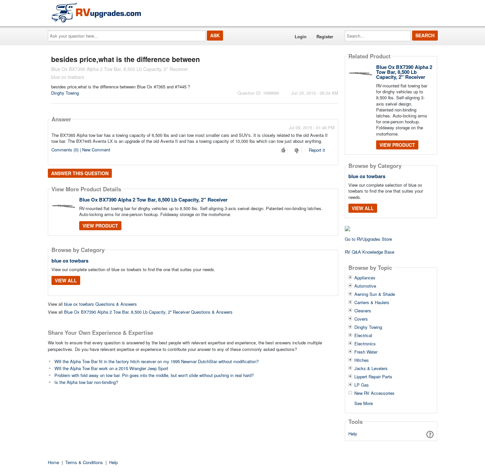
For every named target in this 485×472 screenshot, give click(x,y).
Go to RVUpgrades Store (368, 239)
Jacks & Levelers (371, 368)
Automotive (365, 286)
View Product (100, 225)
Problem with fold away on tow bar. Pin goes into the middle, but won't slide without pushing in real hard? (154, 375)
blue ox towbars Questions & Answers (100, 304)
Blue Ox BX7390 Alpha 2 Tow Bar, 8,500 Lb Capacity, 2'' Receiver (153, 199)
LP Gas (361, 385)
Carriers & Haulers (371, 302)
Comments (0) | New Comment (80, 149)
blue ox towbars (69, 260)
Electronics (365, 343)
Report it (317, 150)
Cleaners (362, 310)
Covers (361, 319)
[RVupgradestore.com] (96, 12)
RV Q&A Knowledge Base (369, 252)
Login (301, 36)
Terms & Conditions (84, 462)
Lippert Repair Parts (373, 376)
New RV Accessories (374, 393)
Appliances (364, 277)
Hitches (361, 360)
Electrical (363, 335)
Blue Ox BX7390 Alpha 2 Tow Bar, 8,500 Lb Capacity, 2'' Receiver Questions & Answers (148, 312)
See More (363, 403)
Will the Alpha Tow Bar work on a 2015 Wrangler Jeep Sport (111, 368)
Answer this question (80, 173)
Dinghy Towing (65, 93)
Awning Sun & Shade (374, 294)
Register (324, 36)
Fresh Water (365, 352)
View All (66, 280)
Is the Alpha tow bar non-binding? (86, 382)
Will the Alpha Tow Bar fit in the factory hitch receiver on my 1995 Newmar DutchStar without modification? (156, 361)
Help (352, 433)
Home (53, 462)
